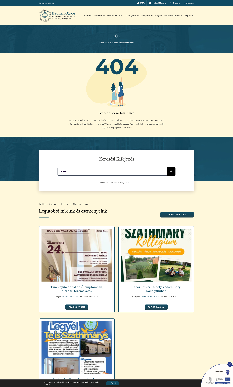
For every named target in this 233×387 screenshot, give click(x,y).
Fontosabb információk (156, 258)
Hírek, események (77, 258)
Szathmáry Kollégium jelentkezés (76, 346)
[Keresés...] (112, 171)
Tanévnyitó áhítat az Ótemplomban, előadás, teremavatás (76, 253)
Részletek (47, 384)
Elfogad (113, 383)
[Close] (230, 364)
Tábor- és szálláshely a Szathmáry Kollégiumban (156, 253)
